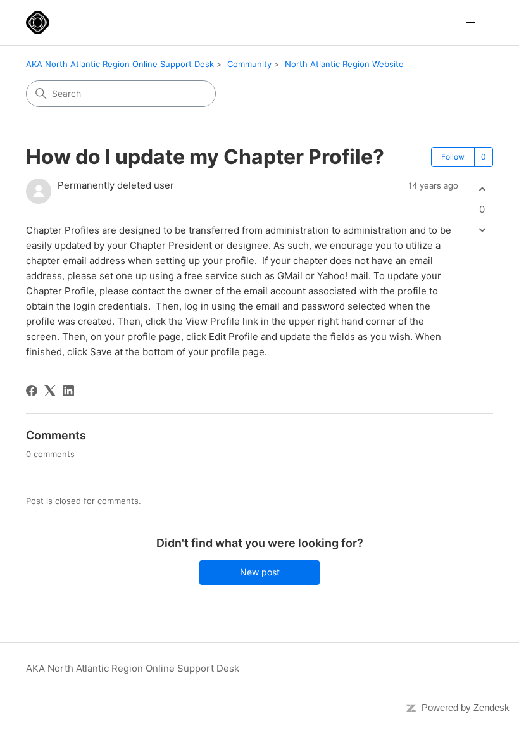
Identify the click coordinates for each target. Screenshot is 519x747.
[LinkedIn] (68, 390)
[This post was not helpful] (482, 229)
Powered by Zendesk (466, 707)
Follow (453, 156)
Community (249, 64)
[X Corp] (50, 390)
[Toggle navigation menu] (470, 23)
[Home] (37, 22)
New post (260, 572)
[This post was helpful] (482, 190)
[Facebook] (31, 390)
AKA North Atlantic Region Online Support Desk (120, 64)
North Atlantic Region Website (344, 64)
